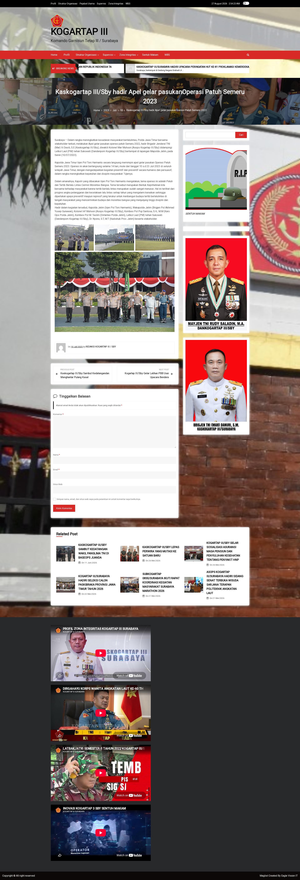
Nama (56, 454)
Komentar (58, 414)
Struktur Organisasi (67, 3)
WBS (128, 3)
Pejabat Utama (87, 3)
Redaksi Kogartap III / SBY (101, 346)
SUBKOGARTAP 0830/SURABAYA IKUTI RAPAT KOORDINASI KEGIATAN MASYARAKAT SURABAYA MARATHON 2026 (161, 582)
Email (56, 469)
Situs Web (57, 484)
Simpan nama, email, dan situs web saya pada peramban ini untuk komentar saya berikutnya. (99, 499)
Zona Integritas (115, 3)
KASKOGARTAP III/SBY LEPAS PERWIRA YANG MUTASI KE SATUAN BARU (160, 551)
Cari (241, 134)
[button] (248, 54)
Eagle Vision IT (289, 875)
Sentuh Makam (150, 54)
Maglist (264, 875)
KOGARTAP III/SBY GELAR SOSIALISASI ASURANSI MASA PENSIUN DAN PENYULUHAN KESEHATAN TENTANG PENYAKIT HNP (223, 551)
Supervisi (101, 3)
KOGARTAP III (79, 31)
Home (54, 54)
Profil (53, 3)
